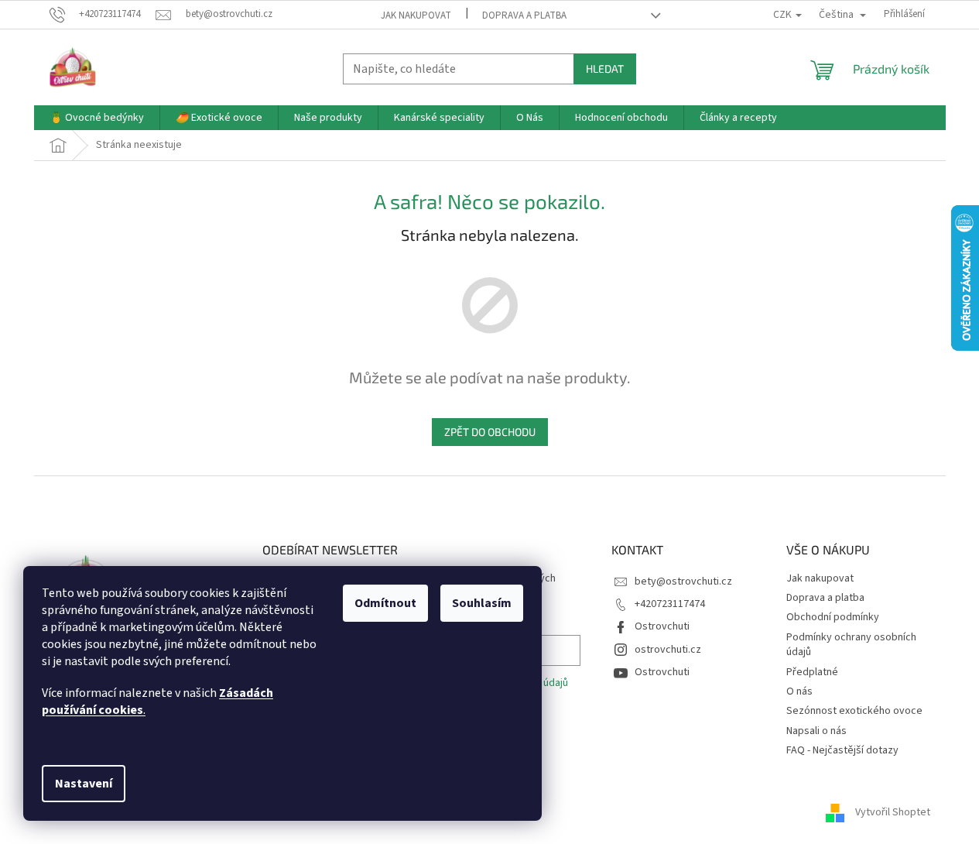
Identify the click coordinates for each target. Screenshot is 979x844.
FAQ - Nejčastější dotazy (842, 750)
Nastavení (83, 783)
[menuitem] (96, 117)
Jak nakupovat (416, 15)
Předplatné (812, 672)
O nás (799, 691)
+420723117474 (670, 604)
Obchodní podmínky (832, 617)
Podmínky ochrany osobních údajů (851, 645)
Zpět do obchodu (490, 431)
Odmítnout (385, 603)
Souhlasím (482, 603)
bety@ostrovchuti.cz (683, 581)
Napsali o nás (816, 731)
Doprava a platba (524, 15)
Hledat (605, 68)
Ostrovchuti (662, 626)
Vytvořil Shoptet (892, 812)
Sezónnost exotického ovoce (854, 711)
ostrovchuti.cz (668, 649)
